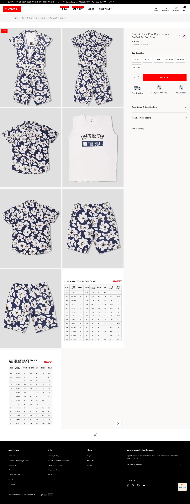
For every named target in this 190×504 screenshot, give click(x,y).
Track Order (13, 456)
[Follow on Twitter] (133, 485)
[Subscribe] (178, 465)
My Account (13, 465)
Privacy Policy (53, 456)
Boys (89, 456)
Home (16, 18)
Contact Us (13, 470)
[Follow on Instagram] (138, 485)
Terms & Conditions (55, 465)
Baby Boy (77, 8)
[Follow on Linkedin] (143, 485)
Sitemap (11, 484)
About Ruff (105, 9)
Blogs (10, 479)
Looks (91, 9)
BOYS (64, 8)
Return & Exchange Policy (58, 461)
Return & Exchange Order (18, 461)
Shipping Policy (54, 470)
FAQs (50, 475)
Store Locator (14, 475)
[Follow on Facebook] (128, 485)
